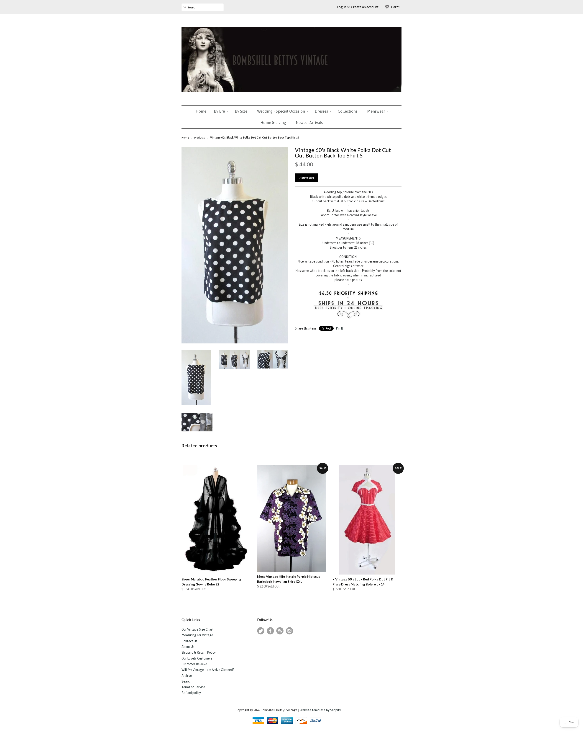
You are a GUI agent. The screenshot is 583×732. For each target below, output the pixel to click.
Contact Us (189, 641)
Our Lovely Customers (197, 658)
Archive (187, 676)
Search (186, 681)
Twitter (260, 630)
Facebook (270, 630)
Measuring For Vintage (197, 635)
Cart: (396, 7)
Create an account (364, 7)
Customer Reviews (194, 664)
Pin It (339, 328)
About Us (188, 647)
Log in (341, 7)
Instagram (289, 630)
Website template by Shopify (320, 710)
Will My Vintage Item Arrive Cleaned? (208, 670)
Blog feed (280, 630)
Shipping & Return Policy (199, 652)
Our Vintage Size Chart (198, 629)
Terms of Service (193, 687)
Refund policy (191, 693)
